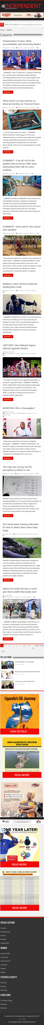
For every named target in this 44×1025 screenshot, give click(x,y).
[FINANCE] (19, 890)
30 (33, 648)
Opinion (32, 48)
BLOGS (19, 48)
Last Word (4, 957)
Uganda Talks (5, 953)
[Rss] (20, 1019)
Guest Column (5, 961)
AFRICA (19, 473)
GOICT (37, 1016)
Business (20, 290)
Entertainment (5, 932)
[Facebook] (22, 1019)
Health (30, 534)
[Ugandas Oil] (19, 714)
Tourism (3, 928)
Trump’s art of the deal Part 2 (25, 681)
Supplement (4, 943)
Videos (3, 935)
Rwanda (3, 939)
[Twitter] (24, 1019)
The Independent (19, 1016)
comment (26, 48)
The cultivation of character (24, 662)
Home (2, 30)
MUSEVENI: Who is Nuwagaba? (19, 408)
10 (24, 646)
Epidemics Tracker (21, 534)
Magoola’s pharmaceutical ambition (27, 672)
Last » (3, 651)
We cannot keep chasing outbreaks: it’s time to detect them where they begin (21, 527)
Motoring (3, 990)
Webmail (3, 1008)
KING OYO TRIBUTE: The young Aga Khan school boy (23, 25)
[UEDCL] (19, 847)
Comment (3, 965)
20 (29, 646)
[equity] (22, 802)
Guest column (25, 353)
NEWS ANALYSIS (22, 413)
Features (3, 983)
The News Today (6, 1000)
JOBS (24, 597)
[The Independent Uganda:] (22, 6)
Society (3, 986)
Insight (2, 972)
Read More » (8, 92)
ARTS (6, 353)
